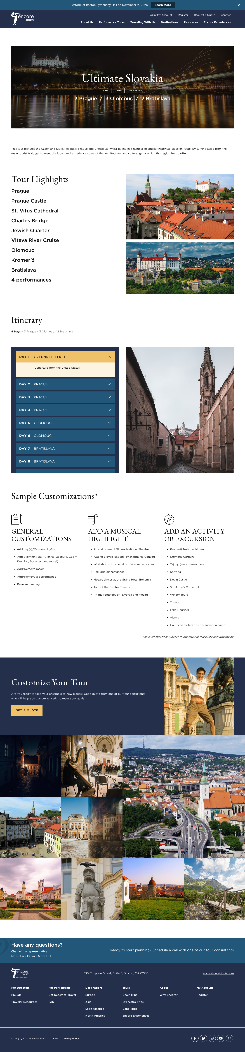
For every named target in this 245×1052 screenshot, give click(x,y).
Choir (119, 90)
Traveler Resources (24, 1002)
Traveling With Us (142, 22)
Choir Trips (129, 995)
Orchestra (135, 90)
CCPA (55, 1038)
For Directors (20, 987)
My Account (205, 987)
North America (95, 1015)
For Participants (59, 987)
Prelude (16, 995)
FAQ (51, 1002)
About (164, 987)
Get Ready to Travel (62, 995)
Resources (191, 22)
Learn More (163, 5)
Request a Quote (204, 14)
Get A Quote (27, 710)
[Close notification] (239, 5)
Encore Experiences (217, 22)
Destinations (169, 22)
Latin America (94, 1008)
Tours (126, 987)
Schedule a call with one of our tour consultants (193, 950)
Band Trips (129, 1008)
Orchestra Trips (133, 1002)
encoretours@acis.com (218, 973)
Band (106, 90)
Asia (88, 1002)
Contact (226, 14)
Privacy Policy (71, 1038)
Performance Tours (112, 22)
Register (183, 14)
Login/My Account (160, 14)
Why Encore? (169, 995)
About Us (87, 22)
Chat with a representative (29, 951)
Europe (90, 995)
